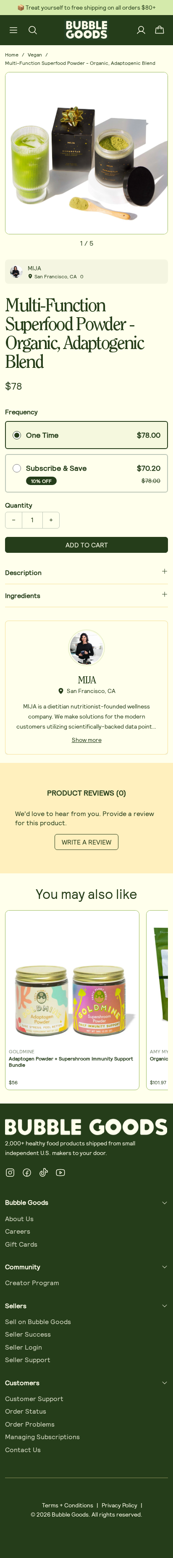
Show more (87, 739)
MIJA (34, 268)
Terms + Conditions (67, 1505)
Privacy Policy (119, 1505)
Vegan (35, 54)
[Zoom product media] (157, 83)
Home (11, 54)
